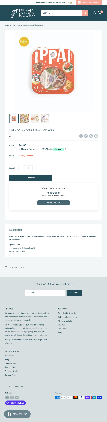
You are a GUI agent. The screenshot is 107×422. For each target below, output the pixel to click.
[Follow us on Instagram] (12, 397)
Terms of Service (11, 371)
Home (7, 25)
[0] (99, 12)
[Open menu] (6, 13)
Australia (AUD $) (13, 387)
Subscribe (74, 293)
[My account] (94, 12)
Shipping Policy (11, 363)
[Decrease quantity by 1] (21, 168)
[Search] (85, 13)
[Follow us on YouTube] (17, 397)
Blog (60, 332)
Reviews (61, 325)
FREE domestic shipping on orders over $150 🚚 (54, 2)
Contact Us (9, 356)
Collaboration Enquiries (67, 317)
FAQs (7, 359)
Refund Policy (10, 367)
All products (16, 25)
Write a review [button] (53, 202)
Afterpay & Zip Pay (65, 321)
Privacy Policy (10, 375)
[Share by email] (96, 136)
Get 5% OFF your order (90, 2)
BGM (11, 136)
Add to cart (30, 178)
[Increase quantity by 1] (35, 168)
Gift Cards (62, 329)
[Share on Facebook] (81, 136)
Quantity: (13, 168)
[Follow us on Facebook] (7, 397)
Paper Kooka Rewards (67, 313)
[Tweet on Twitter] (91, 136)
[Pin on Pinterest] (86, 136)
